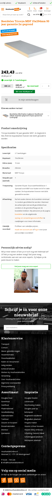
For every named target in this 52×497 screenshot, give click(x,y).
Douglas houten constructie (31, 400)
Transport (5, 344)
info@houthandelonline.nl (13, 462)
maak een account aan (23, 229)
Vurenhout (5, 401)
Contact (4, 347)
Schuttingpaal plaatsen (33, 437)
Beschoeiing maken (32, 405)
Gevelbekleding (7, 412)
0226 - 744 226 (9, 460)
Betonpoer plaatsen (32, 440)
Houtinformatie (7, 354)
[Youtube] (16, 480)
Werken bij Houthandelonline (13, 372)
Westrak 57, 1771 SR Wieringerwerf (15, 454)
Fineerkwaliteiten (8, 358)
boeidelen (19, 214)
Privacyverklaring (8, 386)
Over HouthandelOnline (10, 379)
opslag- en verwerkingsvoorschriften (29, 218)
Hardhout (5, 405)
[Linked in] (22, 480)
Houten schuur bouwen (34, 426)
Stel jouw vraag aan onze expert (26, 266)
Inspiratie (31, 392)
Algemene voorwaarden (11, 383)
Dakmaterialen (7, 415)
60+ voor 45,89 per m (24, 91)
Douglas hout (6, 398)
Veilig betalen (6, 365)
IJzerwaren (5, 433)
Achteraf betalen (8, 369)
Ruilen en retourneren (10, 362)
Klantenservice (12, 338)
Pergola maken (30, 422)
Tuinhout (5, 419)
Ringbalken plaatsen (32, 419)
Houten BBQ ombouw (33, 430)
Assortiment (9, 392)
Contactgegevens (13, 446)
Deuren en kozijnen (9, 422)
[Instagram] (10, 480)
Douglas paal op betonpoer (31, 410)
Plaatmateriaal (7, 408)
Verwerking (5, 376)
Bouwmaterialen (8, 426)
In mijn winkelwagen (28, 99)
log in (37, 229)
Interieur (4, 430)
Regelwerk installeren (33, 415)
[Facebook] (3, 480)
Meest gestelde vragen (10, 351)
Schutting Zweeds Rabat (34, 433)
